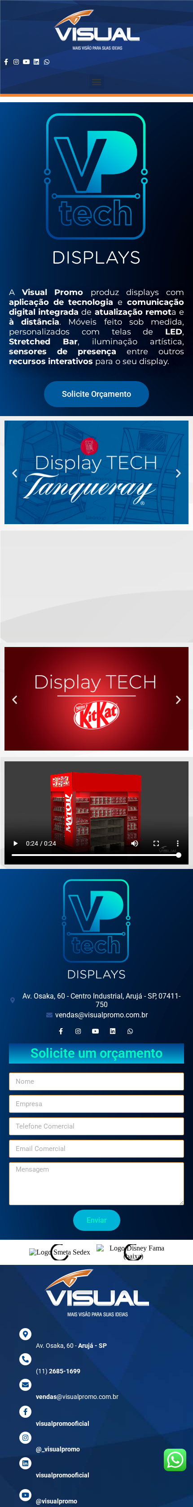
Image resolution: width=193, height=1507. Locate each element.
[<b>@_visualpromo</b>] (25, 1438)
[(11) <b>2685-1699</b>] (25, 1359)
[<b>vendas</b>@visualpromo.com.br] (25, 1385)
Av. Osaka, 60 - (71, 1345)
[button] (96, 81)
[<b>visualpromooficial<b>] (25, 1463)
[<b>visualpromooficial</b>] (25, 1412)
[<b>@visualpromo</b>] (25, 1495)
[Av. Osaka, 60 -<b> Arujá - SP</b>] (25, 1334)
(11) (58, 1371)
